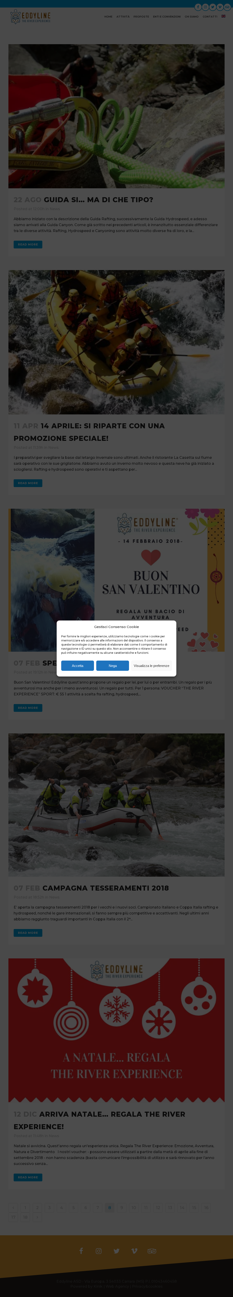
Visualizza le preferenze (151, 666)
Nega (113, 666)
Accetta (77, 666)
